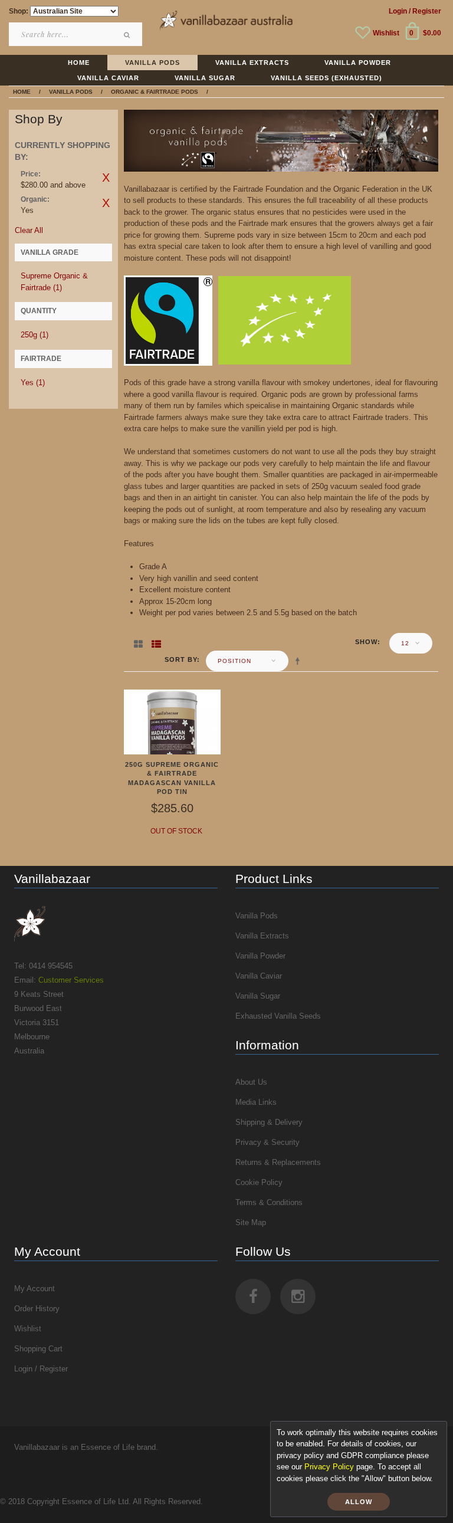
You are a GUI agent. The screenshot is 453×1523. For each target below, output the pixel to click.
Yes (33, 382)
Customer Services (71, 980)
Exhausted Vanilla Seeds (278, 1016)
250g (34, 334)
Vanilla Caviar (258, 975)
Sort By (181, 659)
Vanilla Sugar (257, 996)
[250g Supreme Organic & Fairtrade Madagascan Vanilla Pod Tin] (172, 721)
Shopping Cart (38, 1348)
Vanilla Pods (256, 915)
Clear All (29, 230)
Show (366, 641)
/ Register (425, 11)
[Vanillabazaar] (116, 923)
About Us (251, 1082)
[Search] (127, 34)
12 (405, 643)
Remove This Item (106, 177)
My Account (34, 1288)
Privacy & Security (267, 1142)
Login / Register (41, 1368)
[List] (156, 642)
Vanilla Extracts (262, 935)
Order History (37, 1308)
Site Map (250, 1222)
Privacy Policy (329, 1466)
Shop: (18, 11)
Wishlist (386, 33)
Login (398, 11)
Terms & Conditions (269, 1202)
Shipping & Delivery (269, 1122)
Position (234, 661)
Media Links (256, 1102)
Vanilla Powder (260, 955)
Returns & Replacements (278, 1162)
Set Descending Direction (299, 660)
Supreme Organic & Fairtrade (54, 281)
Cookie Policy (259, 1182)
